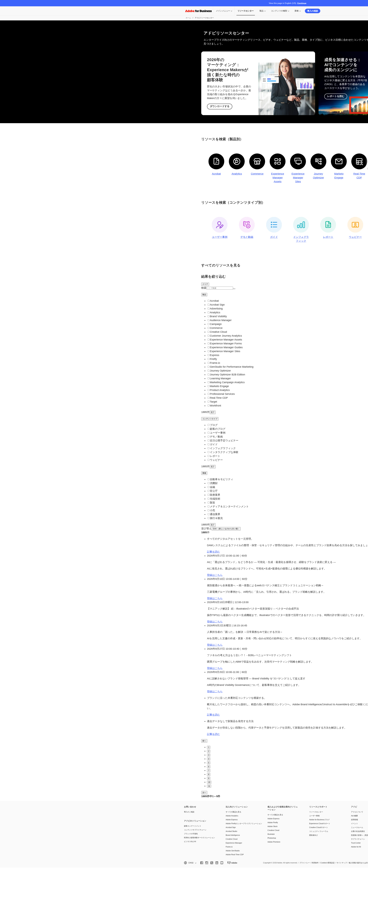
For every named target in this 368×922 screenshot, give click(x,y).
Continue (301, 3)
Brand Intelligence (233, 835)
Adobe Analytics (232, 816)
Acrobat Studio (231, 831)
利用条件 (315, 863)
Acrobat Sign (231, 827)
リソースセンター (316, 812)
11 (209, 786)
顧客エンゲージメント (192, 826)
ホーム (188, 18)
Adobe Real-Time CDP (235, 855)
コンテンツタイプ (209, 419)
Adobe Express (232, 820)
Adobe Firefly (273, 823)
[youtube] (221, 862)
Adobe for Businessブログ (319, 820)
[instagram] (206, 862)
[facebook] (201, 862)
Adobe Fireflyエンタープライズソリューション (242, 824)
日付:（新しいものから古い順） (226, 529)
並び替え (206, 528)
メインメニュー (223, 11)
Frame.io (229, 847)
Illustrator (271, 834)
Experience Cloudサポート (319, 824)
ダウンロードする (219, 106)
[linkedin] (216, 862)
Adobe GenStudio (233, 851)
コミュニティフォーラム (318, 831)
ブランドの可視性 (191, 834)
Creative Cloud (231, 839)
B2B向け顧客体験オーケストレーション (199, 838)
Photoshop (272, 838)
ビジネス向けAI (190, 842)
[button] (190, 863)
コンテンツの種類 (279, 11)
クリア (205, 284)
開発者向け (313, 835)
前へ (204, 741)
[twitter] (211, 862)
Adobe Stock (272, 826)
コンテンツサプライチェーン (195, 830)
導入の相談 (312, 11)
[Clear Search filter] (234, 288)
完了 (212, 412)
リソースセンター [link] (246, 11)
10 (209, 782)
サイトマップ (342, 863)
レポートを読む (335, 96)
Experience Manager (234, 843)
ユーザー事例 (314, 816)
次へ (204, 792)
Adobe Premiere (274, 842)
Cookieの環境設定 (327, 863)
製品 (261, 11)
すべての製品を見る (233, 812)
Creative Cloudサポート (318, 827)
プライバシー (304, 863)
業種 (297, 11)
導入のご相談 (189, 812)
